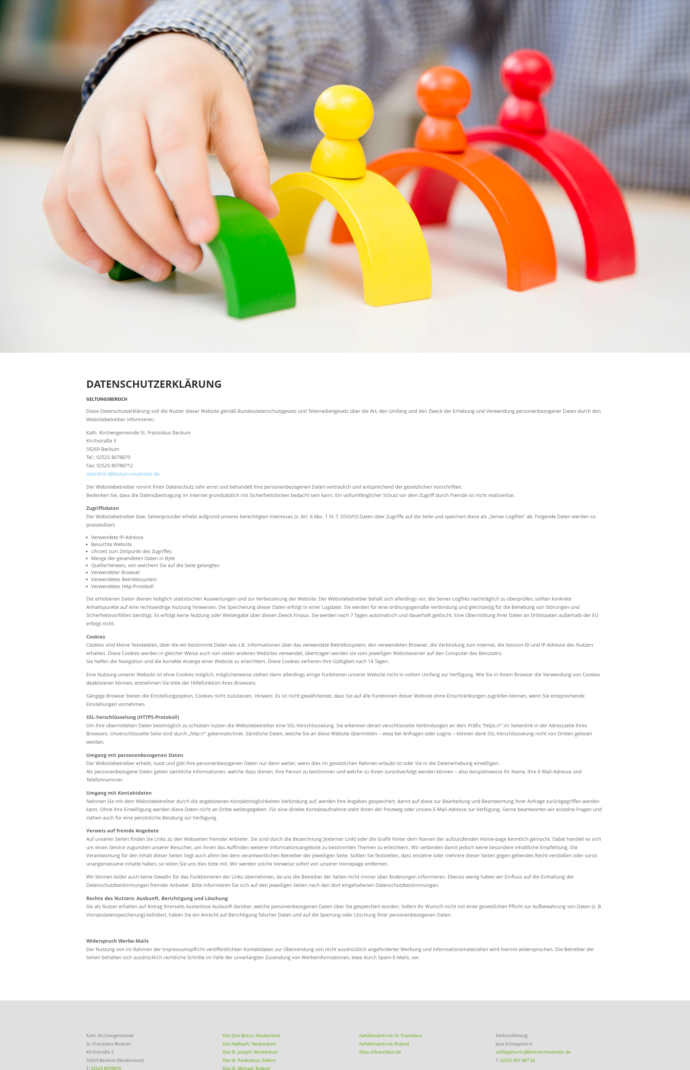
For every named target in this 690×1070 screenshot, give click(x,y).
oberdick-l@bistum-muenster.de (123, 474)
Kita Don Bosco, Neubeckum (251, 1035)
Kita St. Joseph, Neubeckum (250, 1052)
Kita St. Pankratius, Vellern (249, 1060)
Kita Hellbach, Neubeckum (249, 1044)
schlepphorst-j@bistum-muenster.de (533, 1052)
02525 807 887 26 (517, 1060)
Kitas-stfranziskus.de (380, 1052)
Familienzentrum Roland (384, 1044)
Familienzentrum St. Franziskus (390, 1035)
